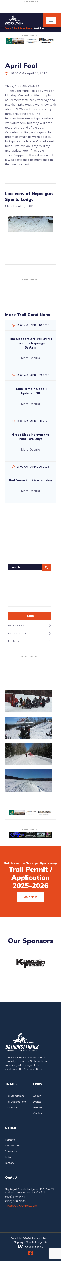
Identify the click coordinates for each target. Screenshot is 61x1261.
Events (37, 1101)
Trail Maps (11, 1107)
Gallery (37, 1107)
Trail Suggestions (16, 1101)
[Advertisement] (30, 8)
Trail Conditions (23, 28)
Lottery (9, 1163)
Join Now (30, 897)
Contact (38, 1113)
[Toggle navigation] (51, 20)
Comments (12, 1145)
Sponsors (11, 1151)
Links (8, 1157)
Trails (8, 28)
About (37, 1096)
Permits (10, 1139)
